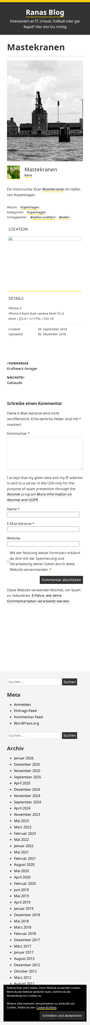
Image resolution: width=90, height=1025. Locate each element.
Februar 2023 (25, 833)
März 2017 (22, 946)
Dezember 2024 (27, 789)
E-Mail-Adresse (20, 523)
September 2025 (27, 777)
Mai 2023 (21, 820)
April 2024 (22, 808)
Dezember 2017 (27, 939)
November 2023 (27, 814)
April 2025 (22, 783)
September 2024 (27, 802)
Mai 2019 (21, 896)
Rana (28, 175)
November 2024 (27, 795)
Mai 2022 (21, 839)
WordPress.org (26, 723)
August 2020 (24, 864)
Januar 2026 (23, 758)
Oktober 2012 (25, 971)
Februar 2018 (25, 933)
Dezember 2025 (27, 764)
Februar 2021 (25, 858)
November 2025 (27, 770)
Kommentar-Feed (28, 717)
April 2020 (22, 877)
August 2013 (24, 958)
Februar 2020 (25, 883)
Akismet (13, 494)
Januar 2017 (23, 952)
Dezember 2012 (27, 965)
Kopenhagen (30, 207)
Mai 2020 (21, 870)
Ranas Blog (45, 12)
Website (13, 538)
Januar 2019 (23, 908)
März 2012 (22, 977)
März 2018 (22, 927)
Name (13, 509)
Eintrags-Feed (25, 710)
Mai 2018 (21, 921)
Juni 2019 (21, 889)
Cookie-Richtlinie (46, 1007)
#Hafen (64, 217)
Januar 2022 (23, 845)
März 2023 (22, 827)
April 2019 (22, 902)
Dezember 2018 (27, 914)
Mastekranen (53, 189)
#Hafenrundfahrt (42, 217)
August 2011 (24, 983)
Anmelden (22, 704)
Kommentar (18, 433)
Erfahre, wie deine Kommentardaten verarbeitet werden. (38, 598)
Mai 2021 (21, 852)
